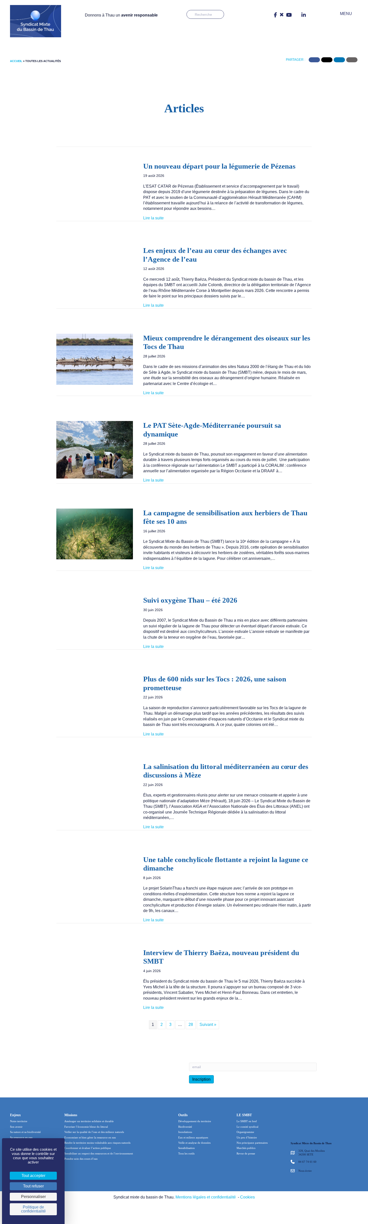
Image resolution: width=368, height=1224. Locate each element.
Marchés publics (246, 1147)
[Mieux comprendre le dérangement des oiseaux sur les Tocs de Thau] (94, 359)
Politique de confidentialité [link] (33, 1209)
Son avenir (16, 1126)
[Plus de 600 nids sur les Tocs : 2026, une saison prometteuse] (94, 700)
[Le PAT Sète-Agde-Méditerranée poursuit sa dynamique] (94, 449)
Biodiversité (185, 1126)
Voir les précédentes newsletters (150, 1074)
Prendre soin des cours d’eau (81, 1158)
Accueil (16, 61)
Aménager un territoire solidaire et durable (89, 1121)
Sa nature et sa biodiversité (25, 1131)
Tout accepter (33, 1175)
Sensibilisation (186, 1147)
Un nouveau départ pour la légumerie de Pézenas (219, 166)
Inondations (185, 1131)
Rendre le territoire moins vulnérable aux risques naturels (97, 1142)
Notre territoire (18, 1121)
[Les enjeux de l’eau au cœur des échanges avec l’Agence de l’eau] (94, 266)
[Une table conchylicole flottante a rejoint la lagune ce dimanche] (94, 876)
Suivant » (208, 1024)
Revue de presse (246, 1153)
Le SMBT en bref (247, 1121)
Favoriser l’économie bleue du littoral (86, 1126)
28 (191, 1024)
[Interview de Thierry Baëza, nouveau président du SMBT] (94, 969)
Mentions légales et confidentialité (205, 1197)
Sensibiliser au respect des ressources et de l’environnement (98, 1153)
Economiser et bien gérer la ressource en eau (90, 1137)
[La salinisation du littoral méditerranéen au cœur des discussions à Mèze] (94, 790)
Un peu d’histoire (247, 1137)
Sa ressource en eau (21, 1137)
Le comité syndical (247, 1126)
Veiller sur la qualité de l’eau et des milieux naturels (94, 1131)
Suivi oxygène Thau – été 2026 (190, 600)
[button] (342, 14)
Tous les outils (186, 1153)
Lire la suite (153, 218)
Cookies (247, 1197)
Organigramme (245, 1131)
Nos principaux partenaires (252, 1142)
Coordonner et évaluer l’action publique (87, 1147)
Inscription (201, 1079)
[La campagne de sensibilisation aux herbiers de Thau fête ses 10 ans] (94, 534)
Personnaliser (33, 1196)
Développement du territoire (194, 1121)
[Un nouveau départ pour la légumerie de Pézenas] (94, 190)
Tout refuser (33, 1186)
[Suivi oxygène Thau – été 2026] (94, 616)
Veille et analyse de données (194, 1142)
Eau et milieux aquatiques (193, 1137)
